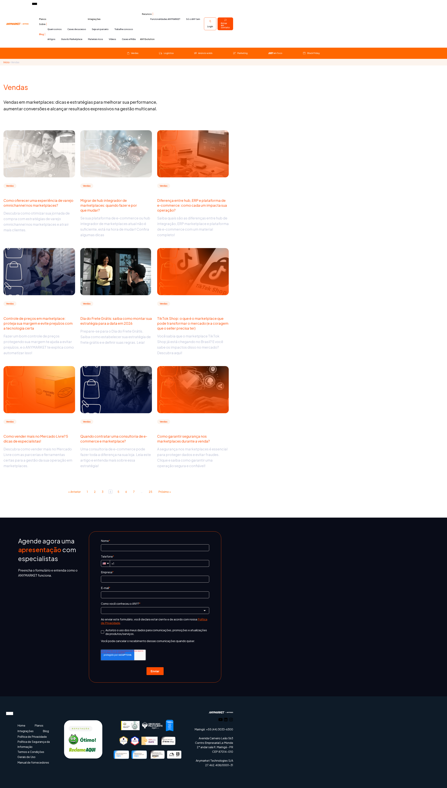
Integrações (94, 19)
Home (21, 725)
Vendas (10, 186)
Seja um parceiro (100, 29)
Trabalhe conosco (123, 29)
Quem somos (54, 29)
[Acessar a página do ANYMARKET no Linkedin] (226, 720)
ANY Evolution (147, 39)
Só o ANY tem (193, 19)
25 (150, 492)
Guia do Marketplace (71, 39)
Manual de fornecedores (33, 762)
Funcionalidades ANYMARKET (165, 19)
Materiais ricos (95, 39)
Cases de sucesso (76, 29)
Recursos (147, 14)
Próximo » (164, 492)
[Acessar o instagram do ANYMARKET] (231, 720)
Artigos (51, 39)
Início (6, 62)
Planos (42, 19)
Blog (41, 34)
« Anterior (74, 492)
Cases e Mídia (129, 39)
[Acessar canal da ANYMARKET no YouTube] (220, 720)
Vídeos (112, 39)
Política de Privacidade (32, 736)
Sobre (42, 24)
